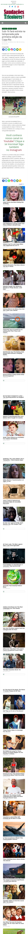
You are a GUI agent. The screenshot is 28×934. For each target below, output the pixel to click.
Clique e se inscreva (14, 142)
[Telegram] (14, 49)
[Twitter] (6, 49)
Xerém (14, 28)
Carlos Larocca (21, 42)
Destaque (5, 28)
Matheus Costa (13, 42)
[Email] (17, 49)
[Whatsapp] (9, 49)
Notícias (10, 28)
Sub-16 (3, 43)
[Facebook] (3, 49)
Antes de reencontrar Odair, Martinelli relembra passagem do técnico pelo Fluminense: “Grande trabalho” (12, 4)
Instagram (16, 150)
